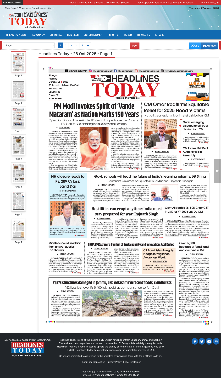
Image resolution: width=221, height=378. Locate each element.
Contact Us (99, 362)
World (128, 34)
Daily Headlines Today (107, 371)
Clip (196, 45)
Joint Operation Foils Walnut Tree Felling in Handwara (148, 2)
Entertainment (94, 34)
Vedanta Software (104, 374)
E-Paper (160, 34)
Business (73, 34)
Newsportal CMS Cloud (127, 374)
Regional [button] (37, 34)
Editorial (56, 34)
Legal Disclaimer (132, 362)
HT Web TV (143, 34)
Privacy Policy (114, 362)
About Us (87, 362)
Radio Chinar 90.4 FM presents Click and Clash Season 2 (83, 2)
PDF (134, 45)
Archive (211, 45)
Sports (113, 34)
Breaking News (16, 34)
